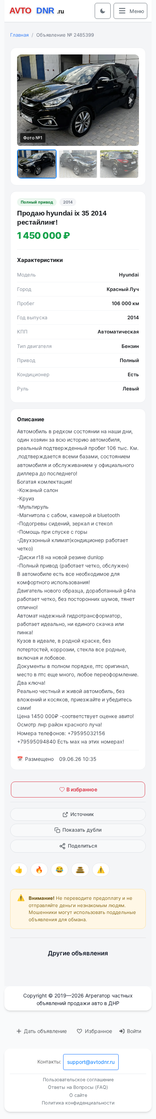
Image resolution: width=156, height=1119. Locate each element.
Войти (133, 1031)
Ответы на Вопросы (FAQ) (78, 1087)
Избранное (97, 1031)
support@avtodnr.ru (91, 1062)
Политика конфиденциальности (78, 1103)
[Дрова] (80, 870)
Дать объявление (44, 1031)
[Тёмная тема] (103, 11)
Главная (19, 35)
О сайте (78, 1095)
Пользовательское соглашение (78, 1079)
